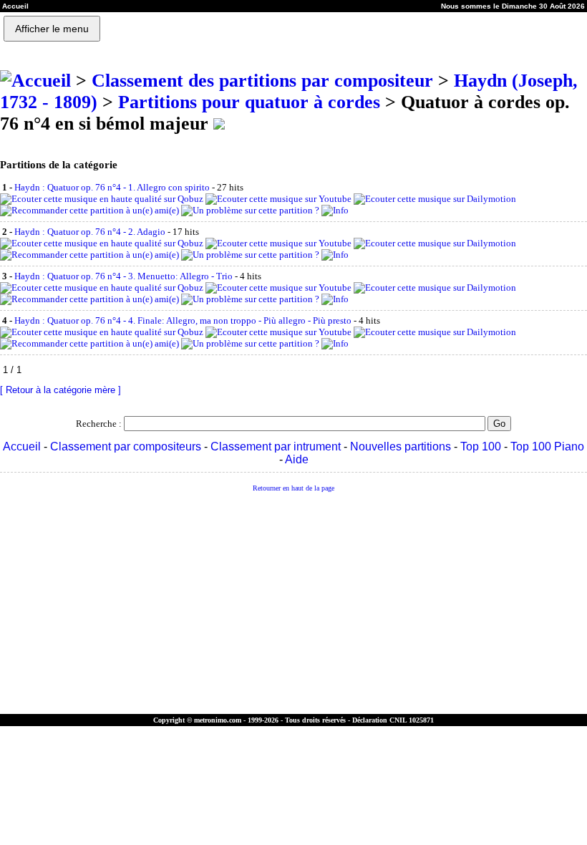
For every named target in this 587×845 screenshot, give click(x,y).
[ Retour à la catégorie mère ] (60, 390)
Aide (297, 459)
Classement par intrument (275, 446)
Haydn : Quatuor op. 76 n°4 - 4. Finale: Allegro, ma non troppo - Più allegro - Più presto (182, 320)
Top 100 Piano (547, 446)
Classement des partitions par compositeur (262, 80)
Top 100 (480, 446)
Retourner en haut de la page (293, 488)
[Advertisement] (293, 603)
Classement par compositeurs (125, 446)
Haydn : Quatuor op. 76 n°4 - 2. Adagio (89, 231)
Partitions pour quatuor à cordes (249, 102)
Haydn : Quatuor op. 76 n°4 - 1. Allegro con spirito (112, 187)
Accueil (22, 446)
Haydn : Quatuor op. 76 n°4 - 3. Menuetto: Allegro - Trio (123, 276)
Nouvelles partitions (400, 446)
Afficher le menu (52, 28)
